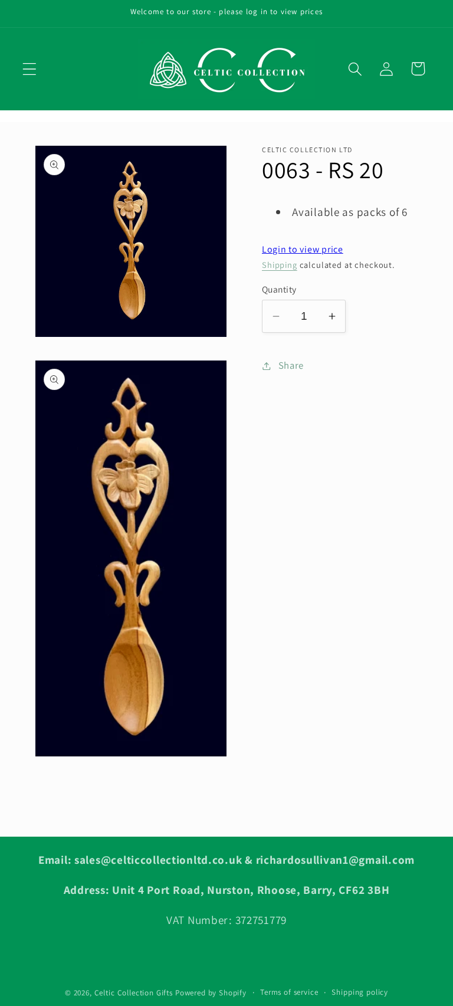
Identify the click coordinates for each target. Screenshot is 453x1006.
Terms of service (289, 992)
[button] (29, 68)
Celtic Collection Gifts (133, 993)
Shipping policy (359, 992)
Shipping (279, 264)
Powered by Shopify (211, 993)
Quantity (279, 289)
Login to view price (302, 249)
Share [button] (291, 365)
